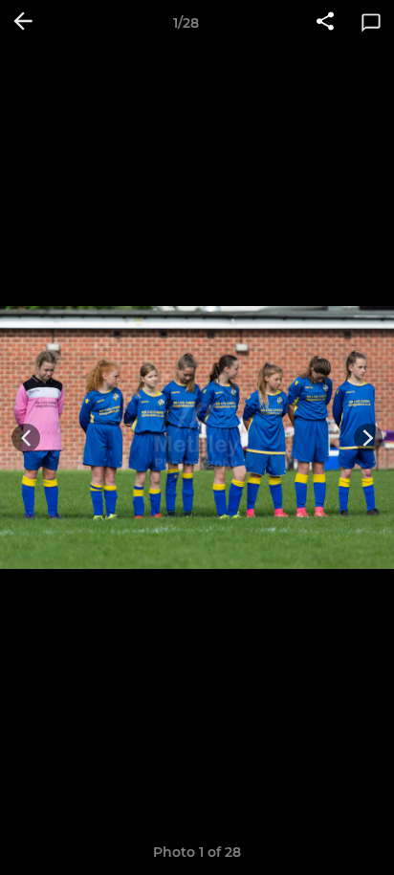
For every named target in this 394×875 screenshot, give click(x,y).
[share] (325, 23)
